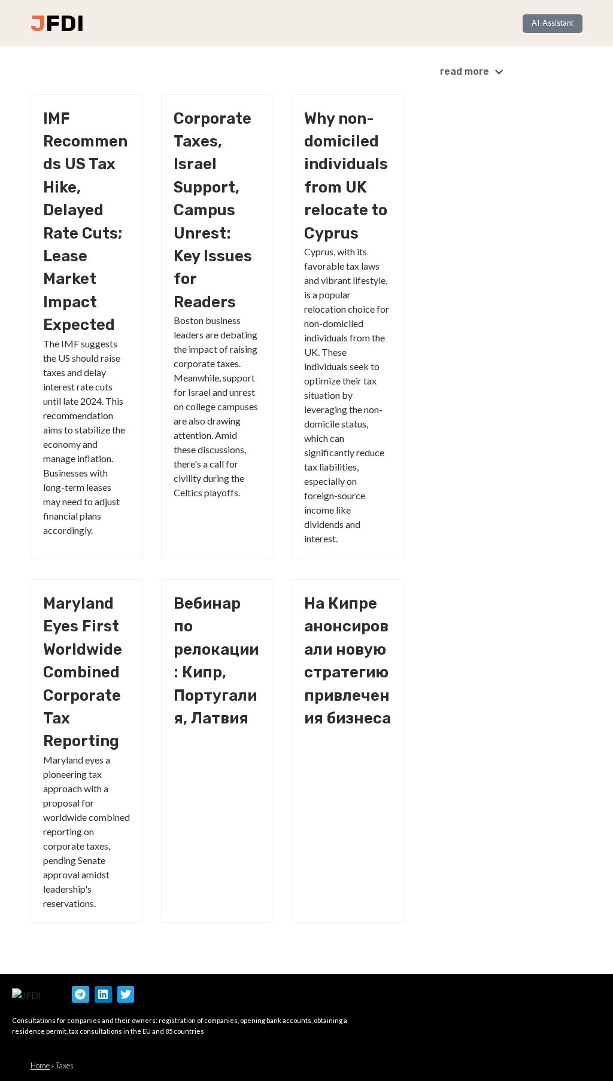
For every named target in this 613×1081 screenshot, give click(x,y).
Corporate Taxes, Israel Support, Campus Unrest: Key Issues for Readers (213, 210)
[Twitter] (126, 994)
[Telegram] (80, 994)
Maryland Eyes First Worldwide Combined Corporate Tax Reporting (82, 672)
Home (40, 1065)
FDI (64, 23)
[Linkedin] (103, 994)
